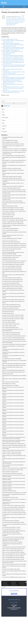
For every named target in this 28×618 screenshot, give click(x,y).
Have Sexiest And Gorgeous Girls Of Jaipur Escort (13, 299)
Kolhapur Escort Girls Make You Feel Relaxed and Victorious (13, 346)
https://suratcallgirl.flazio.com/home (10, 39)
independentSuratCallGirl (18, 22)
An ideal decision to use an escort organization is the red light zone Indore (13, 153)
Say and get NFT (14, 602)
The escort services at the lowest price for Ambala (13, 522)
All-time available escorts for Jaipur (10, 140)
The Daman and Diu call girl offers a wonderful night (13, 507)
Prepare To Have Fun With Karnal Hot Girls (11, 452)
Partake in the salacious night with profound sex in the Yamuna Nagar (14, 447)
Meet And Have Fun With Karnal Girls (10, 381)
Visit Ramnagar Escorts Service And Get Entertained (13, 547)
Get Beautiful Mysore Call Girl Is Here (10, 257)
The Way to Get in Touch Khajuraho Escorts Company (14, 512)
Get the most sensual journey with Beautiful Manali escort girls (13, 275)
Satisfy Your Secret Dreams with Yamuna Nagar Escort (14, 468)
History (23, 15)
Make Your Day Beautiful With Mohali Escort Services (14, 365)
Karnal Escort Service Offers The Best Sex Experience (14, 344)
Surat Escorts (16, 20)
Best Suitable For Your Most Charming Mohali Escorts (14, 160)
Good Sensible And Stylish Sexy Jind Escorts (12, 285)
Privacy (18, 599)
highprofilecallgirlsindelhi (10, 24)
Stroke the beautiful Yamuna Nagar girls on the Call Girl (14, 492)
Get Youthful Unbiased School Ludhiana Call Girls (13, 264)
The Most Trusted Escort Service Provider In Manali (13, 510)
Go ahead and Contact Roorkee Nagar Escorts (12, 279)
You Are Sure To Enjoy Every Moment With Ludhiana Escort (14, 571)
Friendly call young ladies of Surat (9, 240)
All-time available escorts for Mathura (10, 142)
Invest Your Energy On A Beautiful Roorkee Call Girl (13, 339)
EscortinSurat (13, 19)
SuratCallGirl (8, 18)
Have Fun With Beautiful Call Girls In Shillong (12, 288)
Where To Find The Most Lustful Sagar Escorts (12, 550)
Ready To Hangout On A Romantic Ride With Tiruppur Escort (14, 456)
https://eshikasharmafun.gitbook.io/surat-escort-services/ (13, 84)
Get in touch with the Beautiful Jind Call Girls (12, 266)
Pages (2, 9)
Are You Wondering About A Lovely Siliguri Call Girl (13, 155)
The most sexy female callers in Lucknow (11, 527)
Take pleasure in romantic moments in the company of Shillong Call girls (14, 503)
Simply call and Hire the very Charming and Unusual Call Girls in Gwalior (13, 479)
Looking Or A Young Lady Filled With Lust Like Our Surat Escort (13, 356)
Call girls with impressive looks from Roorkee (12, 176)
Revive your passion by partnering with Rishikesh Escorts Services (13, 465)
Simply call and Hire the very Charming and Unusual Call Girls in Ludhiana (13, 482)
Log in (24, 6)
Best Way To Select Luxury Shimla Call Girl (11, 168)
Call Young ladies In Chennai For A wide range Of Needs (13, 174)
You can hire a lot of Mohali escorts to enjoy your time (14, 577)
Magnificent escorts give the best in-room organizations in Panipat (14, 361)
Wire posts (4, 131)
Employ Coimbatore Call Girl (8, 213)
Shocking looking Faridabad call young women (12, 473)
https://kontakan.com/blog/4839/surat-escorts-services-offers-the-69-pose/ (13, 52)
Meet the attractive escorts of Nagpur (10, 385)
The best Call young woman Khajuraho (10, 520)
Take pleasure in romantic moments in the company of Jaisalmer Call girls (14, 500)
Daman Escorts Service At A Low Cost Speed (12, 201)
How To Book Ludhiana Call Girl (9, 325)
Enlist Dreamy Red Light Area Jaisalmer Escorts (12, 218)
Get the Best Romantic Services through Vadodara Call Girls (14, 272)
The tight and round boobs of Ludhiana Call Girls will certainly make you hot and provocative (13, 531)
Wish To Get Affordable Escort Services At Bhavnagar (14, 554)
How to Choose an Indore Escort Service (11, 332)
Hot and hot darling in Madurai (8, 320)
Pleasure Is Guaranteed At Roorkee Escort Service (13, 450)
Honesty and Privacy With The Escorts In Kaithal (12, 315)
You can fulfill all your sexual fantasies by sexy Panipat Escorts (14, 574)
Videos (3, 128)
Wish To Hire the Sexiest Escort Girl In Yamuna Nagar (14, 564)
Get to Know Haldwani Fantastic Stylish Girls (12, 277)
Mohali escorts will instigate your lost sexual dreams (13, 443)
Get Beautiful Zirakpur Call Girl (9, 259)
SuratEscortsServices (10, 20)
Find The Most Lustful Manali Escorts (10, 228)
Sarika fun (7, 9)
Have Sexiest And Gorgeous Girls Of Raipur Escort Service (13, 302)
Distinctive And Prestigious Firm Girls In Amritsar (12, 207)
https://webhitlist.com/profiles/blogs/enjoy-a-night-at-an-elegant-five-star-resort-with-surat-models (13, 48)
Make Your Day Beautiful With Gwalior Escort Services (14, 363)
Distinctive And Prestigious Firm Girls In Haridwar (13, 209)
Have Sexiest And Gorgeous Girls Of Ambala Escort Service (13, 297)
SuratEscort (8, 19)
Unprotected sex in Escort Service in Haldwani (12, 542)
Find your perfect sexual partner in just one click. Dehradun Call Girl (12, 235)
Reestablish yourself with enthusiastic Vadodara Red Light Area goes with (13, 462)
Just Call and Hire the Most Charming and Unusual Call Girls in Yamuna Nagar (14, 342)
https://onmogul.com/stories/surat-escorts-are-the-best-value (13, 75)
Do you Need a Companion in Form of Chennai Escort (14, 211)
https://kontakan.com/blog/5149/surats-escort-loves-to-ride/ (13, 69)
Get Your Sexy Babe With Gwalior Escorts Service (13, 262)
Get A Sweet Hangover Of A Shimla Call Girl (12, 255)
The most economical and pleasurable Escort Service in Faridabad (14, 524)
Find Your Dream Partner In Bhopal (10, 230)
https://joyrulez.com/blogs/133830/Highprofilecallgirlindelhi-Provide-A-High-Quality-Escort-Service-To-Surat (14, 66)
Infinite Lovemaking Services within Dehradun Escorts (14, 336)
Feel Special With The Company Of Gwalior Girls (13, 223)
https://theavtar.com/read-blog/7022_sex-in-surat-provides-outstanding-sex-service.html (13, 91)
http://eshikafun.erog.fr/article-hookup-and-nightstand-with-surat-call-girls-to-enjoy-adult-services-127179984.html (12, 81)
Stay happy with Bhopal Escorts (9, 490)
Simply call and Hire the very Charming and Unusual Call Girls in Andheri (13, 475)
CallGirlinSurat (14, 18)
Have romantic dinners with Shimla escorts (11, 306)
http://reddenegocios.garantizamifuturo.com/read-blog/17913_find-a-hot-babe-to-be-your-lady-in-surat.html (13, 88)
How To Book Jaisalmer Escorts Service (11, 324)
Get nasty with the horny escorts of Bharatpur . (12, 269)
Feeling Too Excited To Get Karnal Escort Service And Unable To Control (14, 226)
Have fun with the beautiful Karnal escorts (11, 304)
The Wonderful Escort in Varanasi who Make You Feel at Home (14, 515)
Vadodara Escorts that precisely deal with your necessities (12, 544)
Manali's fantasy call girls (7, 373)
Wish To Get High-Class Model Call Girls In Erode (13, 559)
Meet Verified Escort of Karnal (8, 383)
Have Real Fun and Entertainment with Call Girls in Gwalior (13, 290)
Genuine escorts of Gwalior (8, 250)
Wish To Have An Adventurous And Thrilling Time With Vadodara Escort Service (14, 561)
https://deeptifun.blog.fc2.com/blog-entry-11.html (13, 61)
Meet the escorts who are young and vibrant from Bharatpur (13, 387)
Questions (4, 126)
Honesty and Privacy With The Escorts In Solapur (13, 317)
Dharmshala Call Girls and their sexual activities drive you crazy (13, 203)
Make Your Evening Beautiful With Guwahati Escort (13, 370)
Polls (3, 123)
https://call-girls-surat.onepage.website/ (11, 43)
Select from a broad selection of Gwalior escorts (12, 469)
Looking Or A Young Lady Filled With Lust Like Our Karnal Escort (13, 350)
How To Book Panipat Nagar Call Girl (10, 327)
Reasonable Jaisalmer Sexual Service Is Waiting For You (13, 459)
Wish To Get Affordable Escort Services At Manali (13, 555)
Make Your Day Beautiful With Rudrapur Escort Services (12, 367)
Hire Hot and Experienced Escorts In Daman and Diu (13, 309)
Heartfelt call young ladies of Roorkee (10, 308)
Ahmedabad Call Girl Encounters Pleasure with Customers (12, 138)
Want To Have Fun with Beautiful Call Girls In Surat (13, 548)
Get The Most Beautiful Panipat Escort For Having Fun (14, 261)
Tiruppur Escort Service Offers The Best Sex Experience (12, 534)
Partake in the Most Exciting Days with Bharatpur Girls (14, 445)
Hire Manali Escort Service (8, 311)
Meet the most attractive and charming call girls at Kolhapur (13, 391)
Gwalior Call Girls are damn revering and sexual (12, 286)
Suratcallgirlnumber (9, 22)
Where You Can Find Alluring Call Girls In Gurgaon (13, 552)
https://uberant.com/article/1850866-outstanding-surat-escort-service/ (13, 63)
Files (3, 112)
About (9, 599)
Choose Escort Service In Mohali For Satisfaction (13, 186)
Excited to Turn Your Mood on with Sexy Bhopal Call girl (14, 220)
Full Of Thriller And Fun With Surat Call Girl (11, 249)
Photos (3, 120)
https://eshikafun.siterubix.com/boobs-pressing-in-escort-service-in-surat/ (13, 41)
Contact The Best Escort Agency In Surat (11, 188)
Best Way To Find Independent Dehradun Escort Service (12, 162)
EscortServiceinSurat (20, 19)
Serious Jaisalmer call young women (10, 471)
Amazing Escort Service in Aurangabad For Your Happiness (13, 146)
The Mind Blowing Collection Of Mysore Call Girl (12, 509)
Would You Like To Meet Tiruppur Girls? (11, 569)
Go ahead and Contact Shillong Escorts (11, 283)
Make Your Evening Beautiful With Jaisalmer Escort (13, 372)
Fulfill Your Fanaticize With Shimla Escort (11, 241)
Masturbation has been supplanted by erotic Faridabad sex (14, 376)
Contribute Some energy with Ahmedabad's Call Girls (13, 189)
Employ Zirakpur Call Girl (7, 216)
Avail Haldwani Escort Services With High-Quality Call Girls (14, 158)
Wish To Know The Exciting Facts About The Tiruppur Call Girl (14, 566)
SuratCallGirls (22, 20)
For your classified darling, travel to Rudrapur (12, 238)
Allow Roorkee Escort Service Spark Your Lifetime (13, 144)
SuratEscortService (20, 18)
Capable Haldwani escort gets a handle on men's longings (13, 183)
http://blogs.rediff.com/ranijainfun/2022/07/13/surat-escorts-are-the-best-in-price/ (14, 72)
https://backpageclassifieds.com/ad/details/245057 (13, 78)
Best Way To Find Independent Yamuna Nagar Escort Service (14, 166)
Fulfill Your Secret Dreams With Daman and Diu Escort (14, 243)
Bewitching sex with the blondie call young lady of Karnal (13, 170)
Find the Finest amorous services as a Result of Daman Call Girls (14, 232)
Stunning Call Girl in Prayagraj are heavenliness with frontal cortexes (13, 495)
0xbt (4, 3)
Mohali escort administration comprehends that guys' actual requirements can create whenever (13, 438)
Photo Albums (5, 117)
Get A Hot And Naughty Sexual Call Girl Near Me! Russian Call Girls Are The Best (13, 253)
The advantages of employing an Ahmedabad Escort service (13, 518)
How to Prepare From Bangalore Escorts (11, 334)
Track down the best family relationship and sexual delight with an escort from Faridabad (13, 539)
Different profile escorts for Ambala (9, 206)
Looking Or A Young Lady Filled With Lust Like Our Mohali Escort (13, 353)
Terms (14, 599)
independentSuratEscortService (12, 23)
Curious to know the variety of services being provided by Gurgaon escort (14, 192)
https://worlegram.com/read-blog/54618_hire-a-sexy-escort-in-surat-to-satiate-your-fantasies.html (13, 59)
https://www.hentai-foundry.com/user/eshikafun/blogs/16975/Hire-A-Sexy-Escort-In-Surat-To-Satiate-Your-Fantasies (13, 55)
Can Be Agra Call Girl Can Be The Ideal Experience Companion (13, 180)
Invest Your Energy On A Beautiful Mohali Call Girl (13, 337)
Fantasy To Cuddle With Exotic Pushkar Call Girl (12, 221)
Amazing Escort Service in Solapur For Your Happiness (14, 148)
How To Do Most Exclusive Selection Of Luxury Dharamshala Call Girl (12, 330)
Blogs (3, 109)
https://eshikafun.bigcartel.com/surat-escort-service (14, 77)
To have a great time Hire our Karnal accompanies (13, 537)
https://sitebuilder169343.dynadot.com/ (11, 50)
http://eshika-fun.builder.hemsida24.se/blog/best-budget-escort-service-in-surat (13, 45)
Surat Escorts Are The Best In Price (10, 497)
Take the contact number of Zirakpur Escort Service (13, 505)
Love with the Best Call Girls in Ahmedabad (11, 358)
